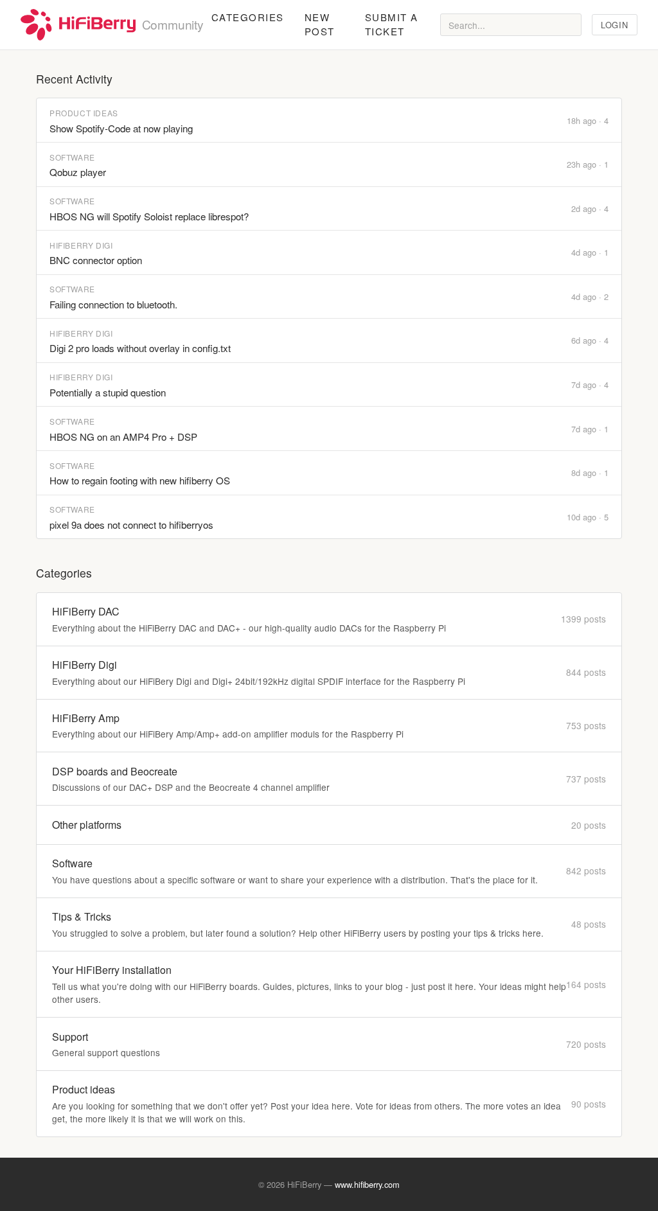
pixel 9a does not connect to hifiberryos (131, 524)
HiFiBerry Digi (80, 245)
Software (72, 157)
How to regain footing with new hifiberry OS (139, 480)
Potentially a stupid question (107, 392)
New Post (320, 24)
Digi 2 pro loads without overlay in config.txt (140, 348)
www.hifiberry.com (367, 1184)
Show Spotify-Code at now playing (121, 128)
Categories (247, 17)
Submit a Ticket (391, 24)
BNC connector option (95, 260)
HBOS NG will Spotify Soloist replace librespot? (149, 216)
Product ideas (83, 112)
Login (614, 25)
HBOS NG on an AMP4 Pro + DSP (123, 436)
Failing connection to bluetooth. (113, 304)
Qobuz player (77, 172)
